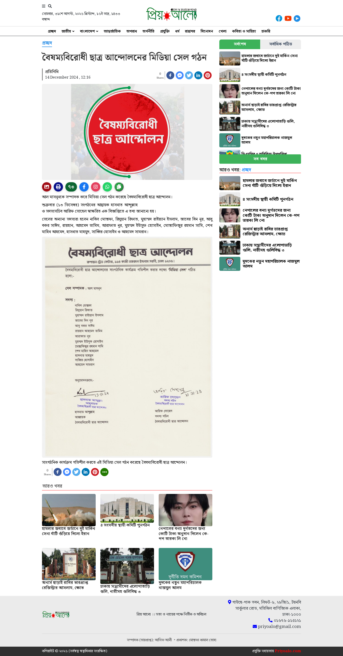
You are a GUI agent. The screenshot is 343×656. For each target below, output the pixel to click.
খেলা (223, 31)
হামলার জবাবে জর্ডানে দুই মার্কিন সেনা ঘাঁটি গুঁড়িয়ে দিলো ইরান (270, 58)
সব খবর (260, 159)
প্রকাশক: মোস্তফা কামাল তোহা (196, 640)
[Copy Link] (119, 187)
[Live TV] (297, 18)
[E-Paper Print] (58, 187)
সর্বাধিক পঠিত (280, 44)
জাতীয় (66, 31)
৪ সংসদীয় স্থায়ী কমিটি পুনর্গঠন (264, 75)
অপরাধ (131, 31)
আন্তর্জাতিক (112, 31)
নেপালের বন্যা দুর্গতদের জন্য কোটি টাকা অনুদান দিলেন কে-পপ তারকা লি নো (271, 91)
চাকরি (266, 31)
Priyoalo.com (288, 651)
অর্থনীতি (148, 31)
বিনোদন (207, 31)
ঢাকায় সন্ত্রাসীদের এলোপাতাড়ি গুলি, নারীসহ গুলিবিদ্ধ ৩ (268, 124)
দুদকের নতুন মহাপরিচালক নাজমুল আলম (267, 140)
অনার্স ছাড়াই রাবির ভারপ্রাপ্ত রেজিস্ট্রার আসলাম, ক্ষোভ (269, 107)
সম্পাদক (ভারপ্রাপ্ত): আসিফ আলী (150, 640)
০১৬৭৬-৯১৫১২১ (287, 621)
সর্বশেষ (240, 44)
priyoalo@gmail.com (279, 627)
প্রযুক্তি (165, 31)
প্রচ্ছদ (52, 31)
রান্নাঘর (190, 31)
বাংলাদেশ (87, 31)
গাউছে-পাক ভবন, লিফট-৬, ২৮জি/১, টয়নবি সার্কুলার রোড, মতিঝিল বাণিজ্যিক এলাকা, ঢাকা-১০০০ (266, 608)
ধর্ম (177, 31)
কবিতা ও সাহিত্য (244, 31)
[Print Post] (46, 187)
